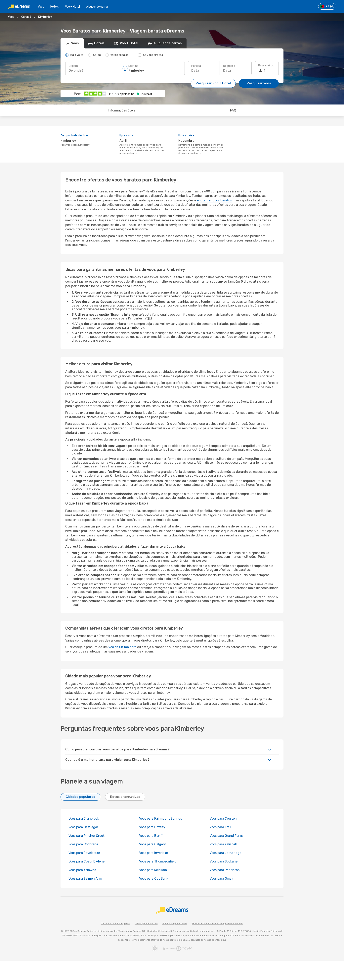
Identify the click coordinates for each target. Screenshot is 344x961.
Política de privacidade (174, 923)
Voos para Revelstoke (84, 853)
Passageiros (266, 65)
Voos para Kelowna (82, 870)
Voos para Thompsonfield (157, 861)
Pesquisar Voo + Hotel (213, 83)
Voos (41, 6)
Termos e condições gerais (115, 923)
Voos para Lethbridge (225, 853)
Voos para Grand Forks (226, 836)
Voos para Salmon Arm (85, 878)
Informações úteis (121, 110)
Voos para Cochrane (83, 844)
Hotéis (54, 6)
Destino (133, 66)
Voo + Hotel (72, 6)
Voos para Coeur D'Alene (86, 861)
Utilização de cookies (146, 923)
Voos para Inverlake (153, 853)
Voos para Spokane (223, 861)
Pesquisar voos (259, 83)
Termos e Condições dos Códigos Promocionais (217, 923)
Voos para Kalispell (223, 844)
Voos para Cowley (152, 827)
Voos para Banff (150, 836)
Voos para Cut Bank (153, 878)
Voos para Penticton (225, 870)
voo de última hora (122, 647)
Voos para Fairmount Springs (160, 818)
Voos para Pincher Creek (86, 836)
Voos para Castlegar (83, 827)
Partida (196, 66)
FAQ (233, 110)
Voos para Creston (223, 818)
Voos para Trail (220, 827)
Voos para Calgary (152, 844)
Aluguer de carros (97, 6)
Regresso (229, 66)
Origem (73, 66)
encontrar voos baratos (214, 200)
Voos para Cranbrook (83, 818)
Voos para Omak (221, 878)
